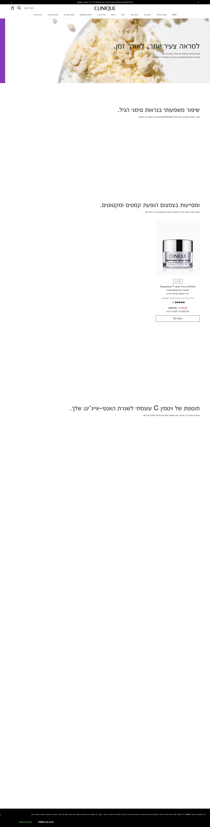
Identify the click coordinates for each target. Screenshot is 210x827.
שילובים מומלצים (86, 14)
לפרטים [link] (79, 2)
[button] (12, 8)
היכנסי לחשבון (29, 8)
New (174, 14)
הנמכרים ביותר (162, 14)
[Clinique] (105, 9)
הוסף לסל (177, 318)
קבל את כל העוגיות (25, 822)
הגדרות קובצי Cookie (46, 822)
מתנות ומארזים (69, 14)
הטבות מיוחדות (53, 14)
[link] (178, 247)
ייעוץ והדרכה (37, 14)
